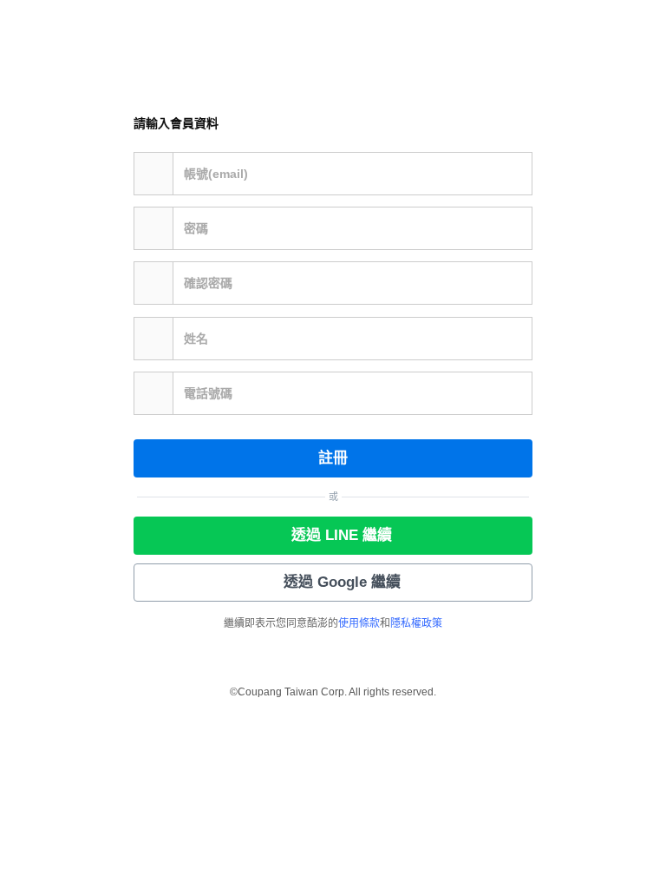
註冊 (333, 458)
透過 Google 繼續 (342, 582)
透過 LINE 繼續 (341, 535)
